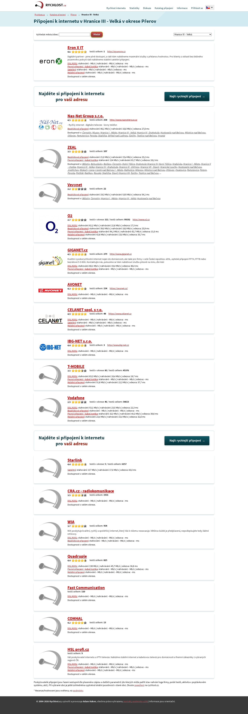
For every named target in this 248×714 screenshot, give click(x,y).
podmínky (78, 690)
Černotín (86, 132)
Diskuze (147, 8)
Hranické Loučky (168, 167)
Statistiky (134, 8)
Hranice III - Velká (127, 132)
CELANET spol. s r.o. (85, 309)
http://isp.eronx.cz (116, 51)
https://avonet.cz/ (119, 288)
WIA (70, 521)
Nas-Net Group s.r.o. (85, 115)
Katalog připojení (164, 8)
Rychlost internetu (116, 8)
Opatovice (180, 170)
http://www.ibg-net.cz (118, 345)
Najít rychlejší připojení (185, 96)
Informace (182, 8)
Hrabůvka (177, 164)
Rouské (97, 173)
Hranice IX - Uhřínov (129, 167)
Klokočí (83, 170)
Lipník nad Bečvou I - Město (109, 170)
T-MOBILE (75, 366)
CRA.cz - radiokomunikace (90, 490)
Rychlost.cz (40, 14)
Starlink (74, 460)
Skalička (102, 135)
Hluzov (95, 132)
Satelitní (71, 69)
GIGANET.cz (77, 250)
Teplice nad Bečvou (147, 135)
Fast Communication (86, 587)
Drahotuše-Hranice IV (146, 164)
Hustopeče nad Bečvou (172, 132)
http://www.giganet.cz (121, 253)
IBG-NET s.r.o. (79, 341)
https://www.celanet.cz (119, 313)
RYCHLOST (56, 5)
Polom (203, 170)
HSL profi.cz (78, 649)
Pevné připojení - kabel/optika (82, 66)
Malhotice (129, 170)
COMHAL (74, 618)
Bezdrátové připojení (77, 128)
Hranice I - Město (108, 132)
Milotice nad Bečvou (195, 132)
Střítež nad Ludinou (118, 135)
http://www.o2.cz (141, 219)
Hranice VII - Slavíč (149, 167)
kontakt (127, 701)
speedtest (139, 685)
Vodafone (75, 397)
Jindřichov (73, 170)
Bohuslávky (96, 164)
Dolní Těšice (128, 164)
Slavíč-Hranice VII (121, 173)
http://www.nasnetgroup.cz (123, 119)
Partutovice (83, 135)
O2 (69, 215)
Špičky (132, 135)
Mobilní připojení (75, 72)
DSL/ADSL (72, 63)
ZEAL (71, 147)
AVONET (74, 284)
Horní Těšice (164, 164)
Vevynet (74, 184)
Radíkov (88, 173)
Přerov (74, 14)
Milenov (139, 170)
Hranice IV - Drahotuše (148, 132)
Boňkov (107, 164)
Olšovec (71, 135)
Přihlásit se (197, 8)
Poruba (93, 135)
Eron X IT (75, 47)
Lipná (91, 170)
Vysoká (161, 135)
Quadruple (77, 556)
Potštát (79, 173)
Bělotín (86, 164)
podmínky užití (139, 701)
